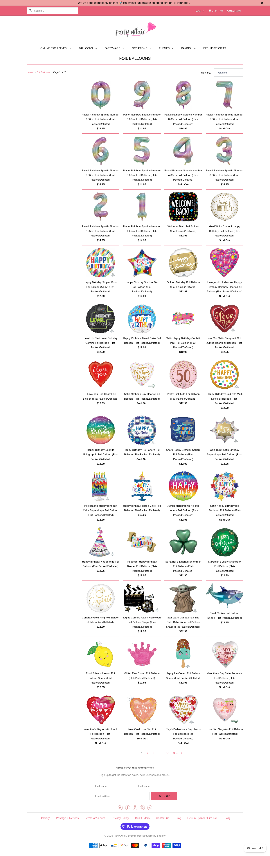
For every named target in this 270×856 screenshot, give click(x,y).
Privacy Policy (120, 818)
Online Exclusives (54, 48)
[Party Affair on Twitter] (120, 807)
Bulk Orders (142, 818)
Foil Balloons (135, 58)
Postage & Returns (67, 818)
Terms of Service (95, 818)
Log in (199, 10)
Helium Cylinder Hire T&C (202, 818)
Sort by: (206, 72)
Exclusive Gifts (214, 48)
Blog (178, 818)
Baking (186, 48)
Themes (164, 48)
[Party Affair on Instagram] (142, 807)
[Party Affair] (135, 31)
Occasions (140, 48)
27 (167, 753)
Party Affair (120, 835)
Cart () (217, 10)
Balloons (86, 48)
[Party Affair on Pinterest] (135, 807)
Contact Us (163, 818)
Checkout (234, 10)
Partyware (113, 48)
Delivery (45, 818)
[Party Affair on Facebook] (127, 807)
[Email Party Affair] (149, 807)
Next (176, 753)
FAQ (227, 818)
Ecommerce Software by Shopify (146, 835)
